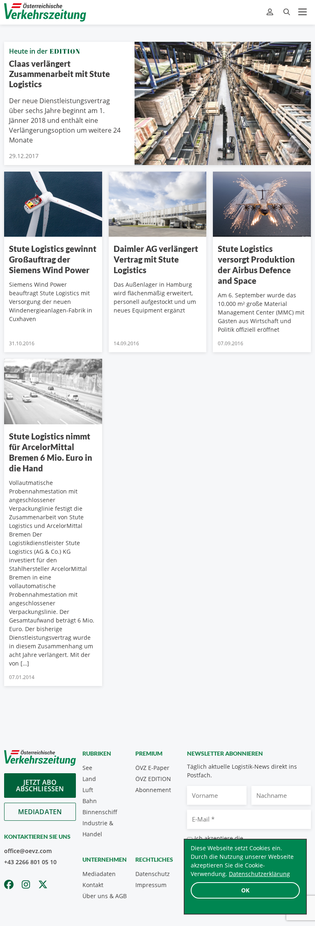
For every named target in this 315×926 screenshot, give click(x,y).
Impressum (151, 885)
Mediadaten (40, 811)
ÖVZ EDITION (153, 779)
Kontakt (92, 885)
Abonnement (153, 790)
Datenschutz (152, 874)
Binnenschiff (99, 812)
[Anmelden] (270, 12)
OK (245, 890)
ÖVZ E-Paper (152, 768)
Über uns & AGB (104, 896)
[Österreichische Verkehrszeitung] (45, 12)
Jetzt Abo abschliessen (40, 785)
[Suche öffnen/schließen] (286, 12)
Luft (87, 790)
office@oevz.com (28, 851)
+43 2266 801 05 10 (30, 862)
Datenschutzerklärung (259, 874)
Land (89, 779)
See (87, 768)
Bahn (89, 801)
